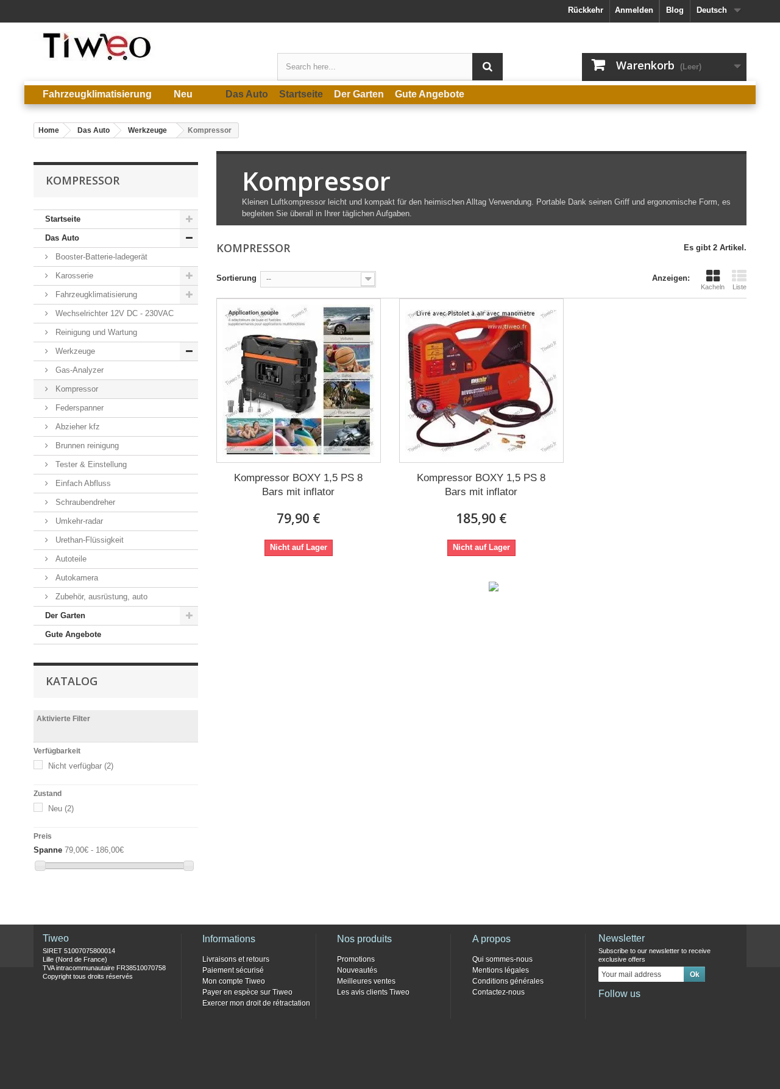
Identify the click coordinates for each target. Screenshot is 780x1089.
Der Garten (65, 615)
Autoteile (70, 558)
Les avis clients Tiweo (373, 992)
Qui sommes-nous (502, 959)
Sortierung (236, 278)
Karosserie (73, 275)
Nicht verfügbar (80, 765)
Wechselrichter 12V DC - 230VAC (113, 313)
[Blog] (667, 1010)
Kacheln (713, 287)
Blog (675, 10)
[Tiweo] (146, 46)
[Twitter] (627, 1010)
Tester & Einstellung (90, 464)
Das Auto (62, 237)
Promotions (356, 959)
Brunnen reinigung (86, 445)
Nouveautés (357, 970)
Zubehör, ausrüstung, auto (100, 596)
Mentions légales (500, 970)
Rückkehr (585, 10)
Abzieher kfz (76, 426)
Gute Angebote (73, 634)
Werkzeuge (74, 351)
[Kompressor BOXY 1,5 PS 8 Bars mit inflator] (298, 381)
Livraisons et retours (235, 959)
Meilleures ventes (366, 981)
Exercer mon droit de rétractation (256, 1003)
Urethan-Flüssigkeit (88, 539)
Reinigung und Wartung (95, 332)
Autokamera (75, 577)
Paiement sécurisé (233, 970)
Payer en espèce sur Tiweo (247, 992)
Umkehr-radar (78, 521)
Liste (739, 287)
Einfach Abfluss (82, 483)
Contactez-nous (498, 992)
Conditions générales (508, 981)
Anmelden (634, 10)
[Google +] (647, 1010)
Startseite (62, 219)
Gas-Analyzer (78, 370)
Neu (61, 808)
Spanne (48, 850)
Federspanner (78, 407)
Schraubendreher (84, 502)
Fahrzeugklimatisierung (95, 294)
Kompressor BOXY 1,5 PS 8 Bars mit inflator (298, 485)
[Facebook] (606, 1010)
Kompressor (75, 388)
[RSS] (687, 1010)
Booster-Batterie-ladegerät (100, 256)
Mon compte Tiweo (233, 981)
